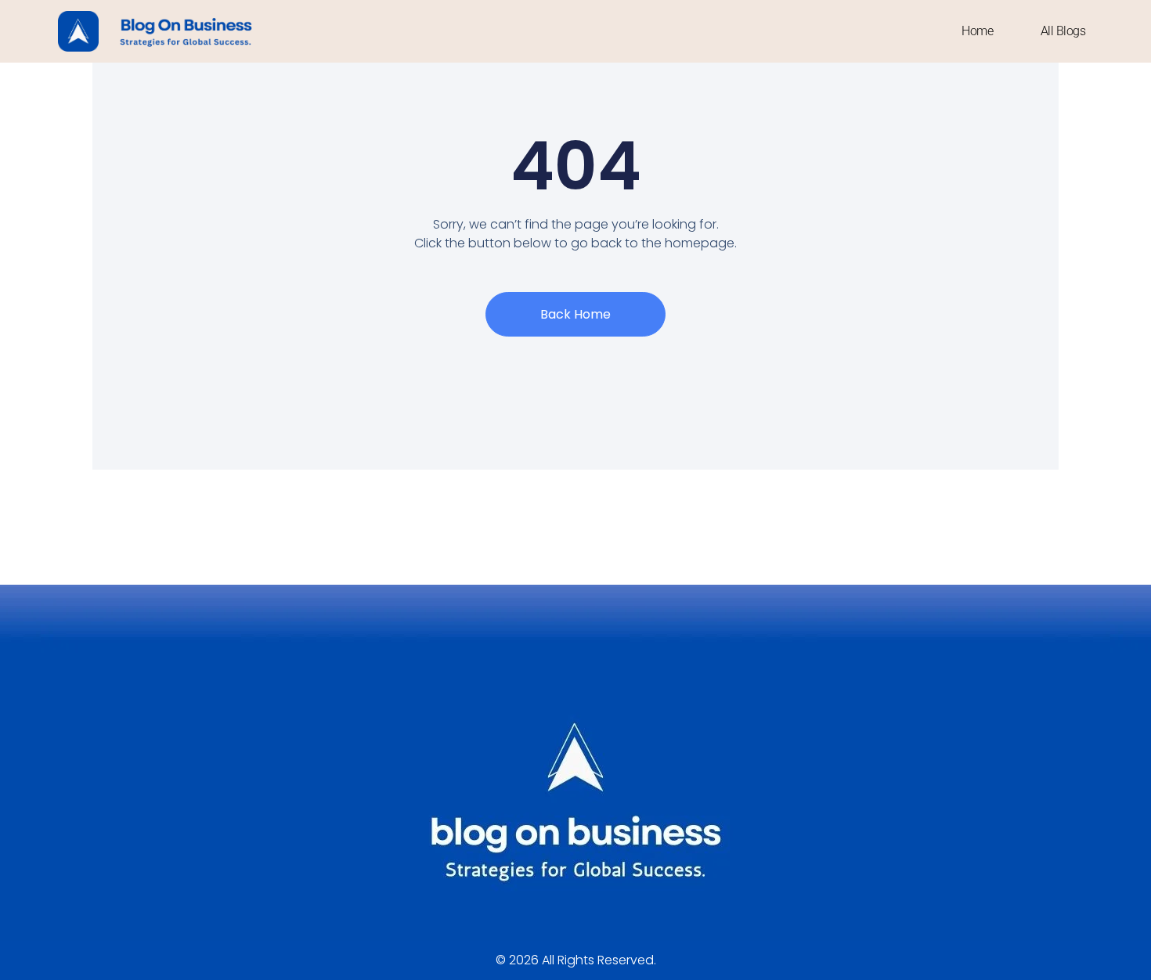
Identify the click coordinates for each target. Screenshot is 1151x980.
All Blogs (1063, 30)
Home (977, 30)
